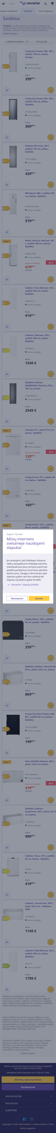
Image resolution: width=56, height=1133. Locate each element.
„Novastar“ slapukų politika (24, 584)
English (10, 534)
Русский (18, 534)
